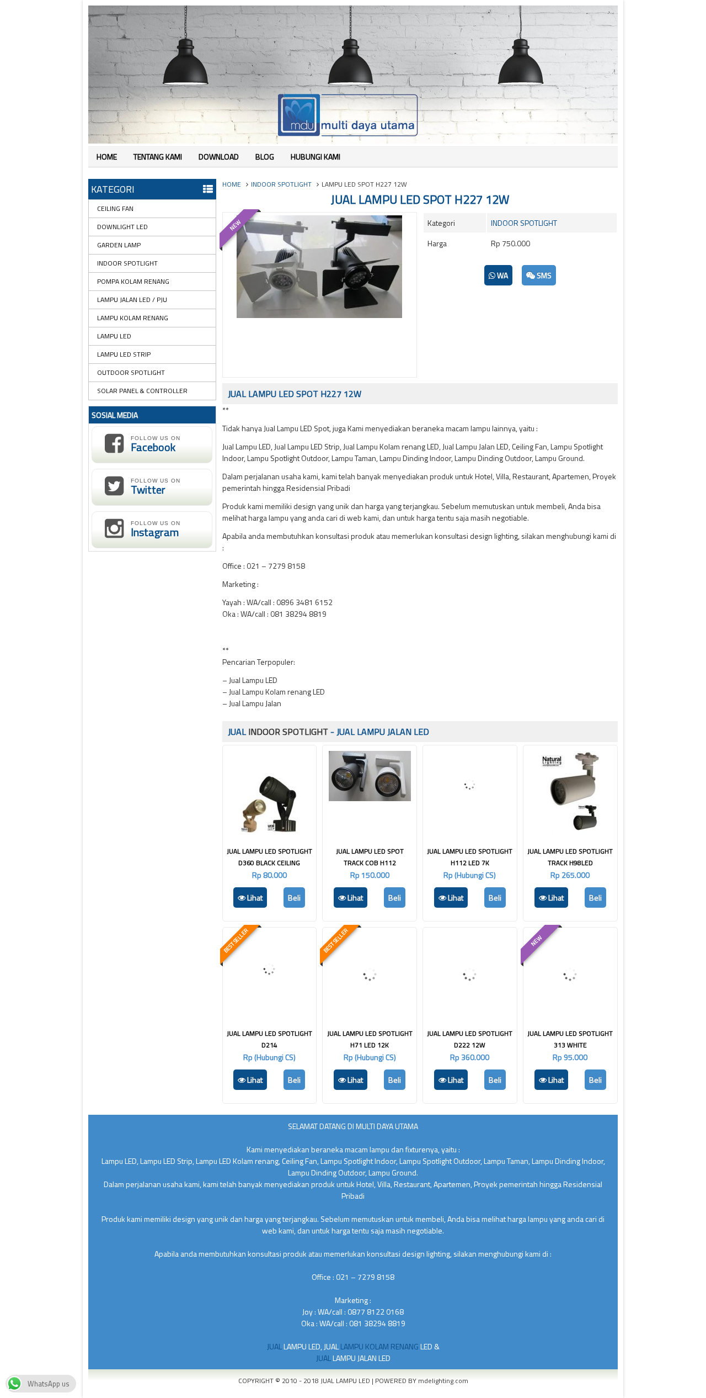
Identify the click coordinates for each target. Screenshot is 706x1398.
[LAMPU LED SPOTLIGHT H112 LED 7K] (469, 814)
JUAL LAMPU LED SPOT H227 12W (420, 199)
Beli (294, 897)
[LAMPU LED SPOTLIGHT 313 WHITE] (570, 1012)
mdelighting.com (443, 1380)
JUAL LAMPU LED (346, 1380)
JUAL (275, 1346)
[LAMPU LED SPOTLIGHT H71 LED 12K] (370, 1012)
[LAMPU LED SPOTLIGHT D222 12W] (470, 1012)
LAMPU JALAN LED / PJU (132, 299)
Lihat (254, 897)
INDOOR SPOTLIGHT (281, 184)
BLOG (264, 156)
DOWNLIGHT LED (122, 226)
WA (501, 275)
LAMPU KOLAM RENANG (132, 318)
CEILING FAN (115, 208)
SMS (543, 275)
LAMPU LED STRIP (124, 354)
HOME (107, 156)
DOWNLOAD (219, 156)
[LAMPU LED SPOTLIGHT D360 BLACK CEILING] (269, 830)
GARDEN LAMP (119, 245)
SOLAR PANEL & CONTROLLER (142, 390)
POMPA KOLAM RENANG (133, 281)
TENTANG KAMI (157, 156)
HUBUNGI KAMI (315, 156)
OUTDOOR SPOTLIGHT (131, 372)
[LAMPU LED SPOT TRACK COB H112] (370, 798)
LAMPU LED (114, 336)
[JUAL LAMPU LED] (353, 140)
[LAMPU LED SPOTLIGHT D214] (269, 1002)
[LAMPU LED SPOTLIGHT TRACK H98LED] (570, 830)
